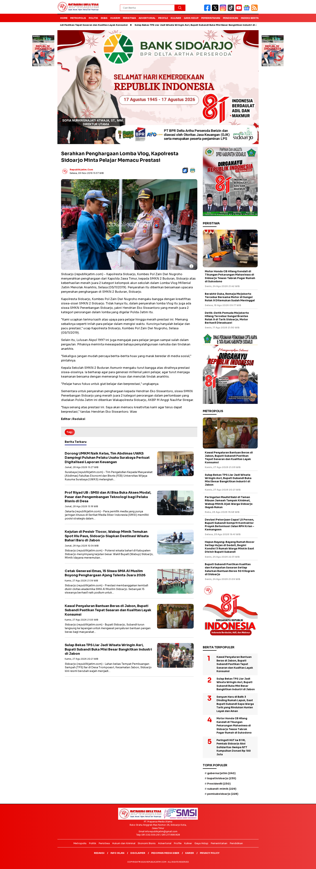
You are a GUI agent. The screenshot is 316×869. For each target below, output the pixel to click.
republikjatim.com (81, 169)
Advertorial (147, 18)
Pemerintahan (210, 18)
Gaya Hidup (191, 18)
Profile (163, 18)
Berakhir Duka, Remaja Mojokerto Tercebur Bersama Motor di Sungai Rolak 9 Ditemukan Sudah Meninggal (230, 297)
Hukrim (115, 18)
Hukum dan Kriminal (123, 843)
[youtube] (239, 10)
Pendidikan (230, 18)
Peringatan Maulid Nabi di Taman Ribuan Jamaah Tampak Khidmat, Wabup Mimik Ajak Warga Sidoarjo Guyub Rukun (229, 502)
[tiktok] (232, 10)
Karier (189, 853)
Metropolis (78, 18)
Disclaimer (137, 853)
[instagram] (224, 10)
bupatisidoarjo (221, 778)
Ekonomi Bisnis (147, 843)
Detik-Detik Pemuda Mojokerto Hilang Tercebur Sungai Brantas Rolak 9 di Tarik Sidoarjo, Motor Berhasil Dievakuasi (227, 318)
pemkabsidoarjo (222, 794)
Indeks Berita (250, 18)
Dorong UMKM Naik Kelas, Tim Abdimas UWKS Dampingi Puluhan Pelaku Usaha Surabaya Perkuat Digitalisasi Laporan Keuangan (107, 457)
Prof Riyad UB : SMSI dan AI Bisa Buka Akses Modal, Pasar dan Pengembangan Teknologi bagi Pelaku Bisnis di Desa (108, 497)
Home (63, 18)
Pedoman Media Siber (165, 853)
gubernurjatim (221, 773)
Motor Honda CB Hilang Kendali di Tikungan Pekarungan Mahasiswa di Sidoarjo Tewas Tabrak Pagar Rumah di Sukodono (230, 276)
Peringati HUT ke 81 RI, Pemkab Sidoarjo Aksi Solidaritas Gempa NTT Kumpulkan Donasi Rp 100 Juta (234, 747)
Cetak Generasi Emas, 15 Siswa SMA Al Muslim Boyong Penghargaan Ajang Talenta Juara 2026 (105, 573)
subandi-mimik (221, 788)
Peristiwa (129, 18)
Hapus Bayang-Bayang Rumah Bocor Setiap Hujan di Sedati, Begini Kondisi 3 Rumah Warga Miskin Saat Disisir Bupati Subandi (229, 547)
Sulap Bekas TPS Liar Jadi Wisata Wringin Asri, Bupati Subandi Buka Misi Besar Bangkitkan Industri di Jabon (163, 25)
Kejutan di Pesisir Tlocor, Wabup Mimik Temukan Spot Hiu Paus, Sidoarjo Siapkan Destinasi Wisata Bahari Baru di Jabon (107, 536)
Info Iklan (117, 853)
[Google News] (247, 10)
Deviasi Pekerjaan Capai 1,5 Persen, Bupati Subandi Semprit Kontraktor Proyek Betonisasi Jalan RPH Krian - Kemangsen (229, 524)
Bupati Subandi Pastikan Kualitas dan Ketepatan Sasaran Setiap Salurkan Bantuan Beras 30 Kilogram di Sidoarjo (230, 569)
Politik (93, 18)
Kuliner (176, 18)
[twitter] (216, 10)
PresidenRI (219, 783)
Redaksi (99, 853)
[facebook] (208, 10)
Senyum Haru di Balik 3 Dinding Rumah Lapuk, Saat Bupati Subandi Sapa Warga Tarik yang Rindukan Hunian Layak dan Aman (235, 704)
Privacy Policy (209, 853)
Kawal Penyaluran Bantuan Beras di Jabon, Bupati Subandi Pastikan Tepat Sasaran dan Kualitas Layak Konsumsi (108, 610)
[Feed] (255, 10)
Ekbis (104, 18)
